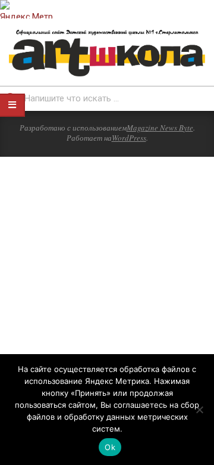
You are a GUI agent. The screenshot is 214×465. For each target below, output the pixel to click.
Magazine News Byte (160, 127)
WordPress (129, 137)
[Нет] (199, 410)
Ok (110, 447)
